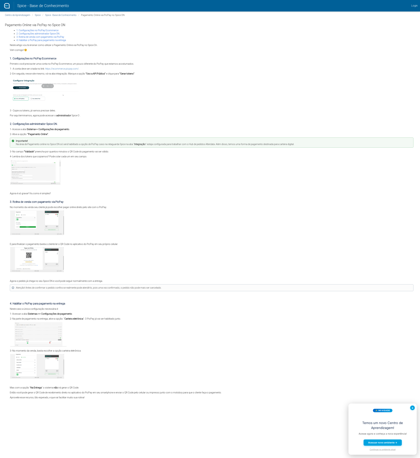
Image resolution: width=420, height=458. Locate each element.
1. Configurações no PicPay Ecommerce (37, 30)
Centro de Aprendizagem (17, 15)
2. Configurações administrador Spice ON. (38, 33)
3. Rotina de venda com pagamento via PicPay (40, 37)
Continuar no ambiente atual (383, 449)
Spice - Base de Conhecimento (43, 5)
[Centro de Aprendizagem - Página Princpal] (6, 6)
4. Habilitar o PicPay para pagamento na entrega (41, 40)
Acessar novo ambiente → (382, 442)
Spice (38, 15)
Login (414, 5)
